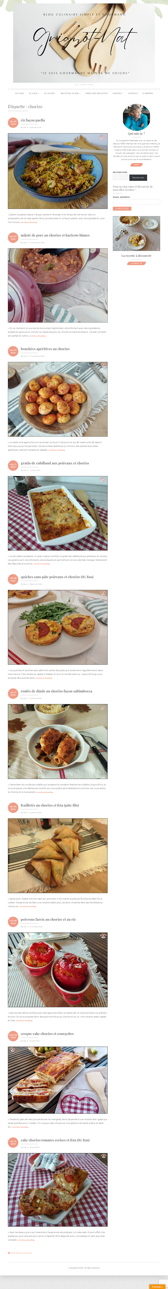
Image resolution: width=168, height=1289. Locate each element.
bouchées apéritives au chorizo (45, 348)
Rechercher (120, 172)
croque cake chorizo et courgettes (47, 1033)
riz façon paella (33, 120)
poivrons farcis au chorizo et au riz (48, 919)
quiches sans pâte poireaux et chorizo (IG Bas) (57, 576)
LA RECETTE (136, 263)
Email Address (121, 197)
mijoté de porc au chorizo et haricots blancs (55, 235)
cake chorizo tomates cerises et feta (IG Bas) (55, 1140)
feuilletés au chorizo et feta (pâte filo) (50, 805)
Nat (24, 127)
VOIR (136, 165)
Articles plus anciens (21, 1253)
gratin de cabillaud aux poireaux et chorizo (55, 463)
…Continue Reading (28, 222)
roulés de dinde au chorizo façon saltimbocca (56, 691)
